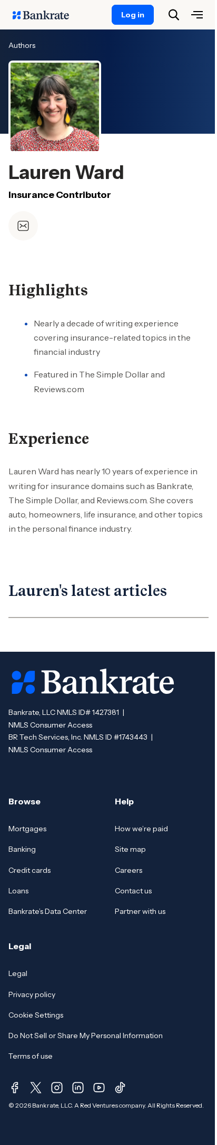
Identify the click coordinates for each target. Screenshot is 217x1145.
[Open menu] (197, 14)
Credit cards (29, 870)
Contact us (133, 890)
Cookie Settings (35, 1015)
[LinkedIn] (78, 1087)
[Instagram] (57, 1087)
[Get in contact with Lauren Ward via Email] (23, 226)
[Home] (46, 14)
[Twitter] (35, 1087)
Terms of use (30, 1056)
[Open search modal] (173, 14)
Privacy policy (31, 994)
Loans (18, 890)
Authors (21, 45)
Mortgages (27, 828)
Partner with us (140, 911)
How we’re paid (141, 828)
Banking (22, 849)
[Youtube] (99, 1087)
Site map (130, 849)
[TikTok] (120, 1087)
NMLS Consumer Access (50, 725)
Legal (17, 973)
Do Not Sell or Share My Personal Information (85, 1035)
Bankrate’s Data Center (47, 911)
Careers (128, 870)
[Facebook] (14, 1087)
